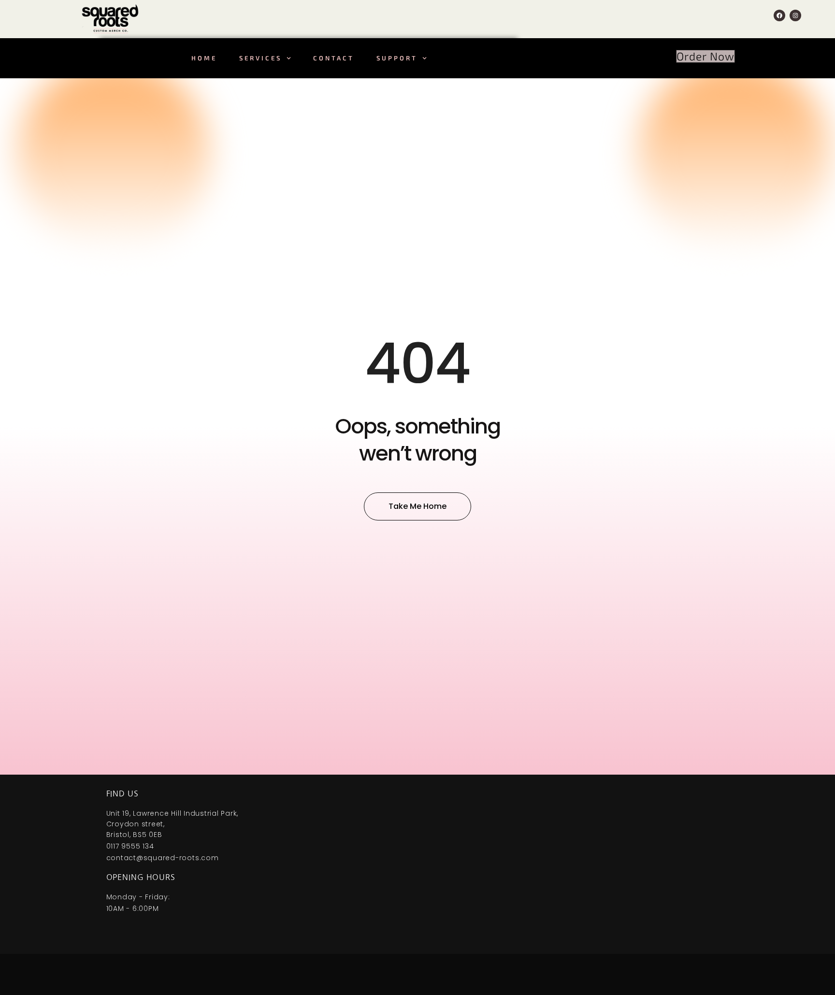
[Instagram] (795, 15)
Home (204, 58)
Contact (333, 58)
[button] (705, 56)
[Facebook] (779, 15)
